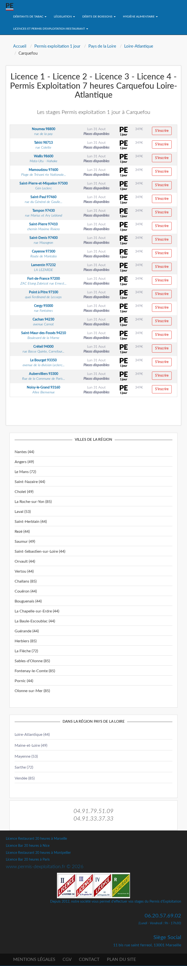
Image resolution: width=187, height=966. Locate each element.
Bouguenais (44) (28, 601)
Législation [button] (63, 16)
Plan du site (121, 960)
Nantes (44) (24, 452)
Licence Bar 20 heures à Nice (27, 845)
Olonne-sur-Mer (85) (32, 691)
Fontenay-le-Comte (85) (35, 671)
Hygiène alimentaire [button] (139, 16)
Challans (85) (26, 581)
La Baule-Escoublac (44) (35, 621)
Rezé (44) (22, 532)
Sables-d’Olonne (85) (32, 661)
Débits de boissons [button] (97, 16)
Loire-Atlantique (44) (32, 735)
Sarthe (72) (24, 767)
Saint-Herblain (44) (31, 522)
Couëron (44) (26, 591)
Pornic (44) (24, 681)
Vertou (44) (24, 571)
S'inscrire (161, 131)
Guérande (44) (27, 631)
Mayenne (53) (26, 756)
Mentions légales (34, 960)
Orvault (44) (25, 561)
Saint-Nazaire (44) (30, 482)
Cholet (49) (24, 492)
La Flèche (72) (26, 651)
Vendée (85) (25, 778)
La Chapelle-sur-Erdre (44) (37, 611)
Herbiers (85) (26, 641)
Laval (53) (23, 512)
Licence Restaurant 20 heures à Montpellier (38, 853)
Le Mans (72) (25, 472)
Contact (89, 960)
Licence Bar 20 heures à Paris (28, 859)
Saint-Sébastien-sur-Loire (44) (40, 551)
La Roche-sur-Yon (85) (33, 502)
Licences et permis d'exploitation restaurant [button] (49, 28)
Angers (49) (24, 462)
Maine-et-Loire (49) (31, 745)
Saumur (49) (25, 541)
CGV (67, 960)
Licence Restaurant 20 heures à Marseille (36, 838)
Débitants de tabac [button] (28, 16)
